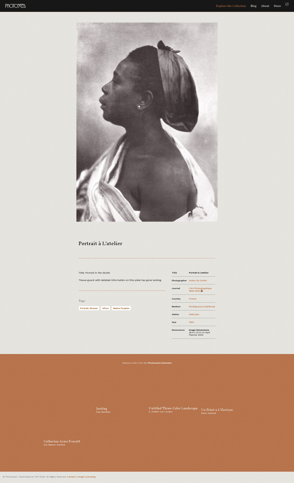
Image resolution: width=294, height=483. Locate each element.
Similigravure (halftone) (202, 306)
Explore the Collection (231, 6)
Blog (253, 6)
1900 (191, 322)
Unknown (194, 314)
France (192, 298)
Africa (105, 308)
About (265, 6)
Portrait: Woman (89, 308)
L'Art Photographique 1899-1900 (200, 289)
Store (277, 6)
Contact (71, 476)
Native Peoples (121, 308)
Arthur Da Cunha (198, 280)
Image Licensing (87, 476)
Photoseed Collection (160, 363)
